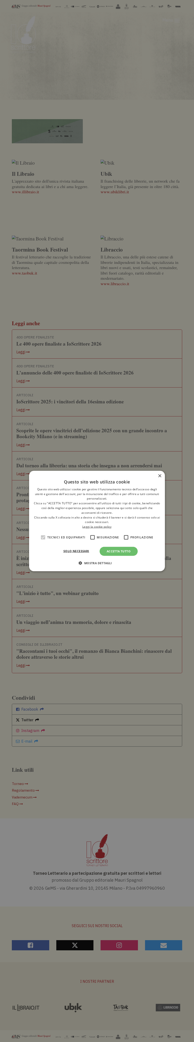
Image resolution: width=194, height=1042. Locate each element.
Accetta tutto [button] (119, 551)
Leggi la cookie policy (97, 527)
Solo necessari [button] (76, 551)
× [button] (159, 476)
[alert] (97, 521)
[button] (97, 563)
